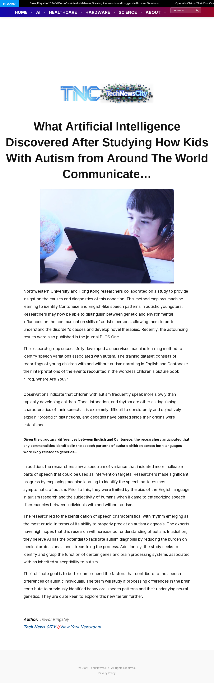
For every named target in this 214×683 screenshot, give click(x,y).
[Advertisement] (107, 48)
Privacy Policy (107, 673)
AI (38, 12)
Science (128, 12)
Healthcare (63, 12)
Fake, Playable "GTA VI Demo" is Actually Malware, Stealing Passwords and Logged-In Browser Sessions (86, 3)
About (153, 12)
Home (21, 12)
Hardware (97, 12)
